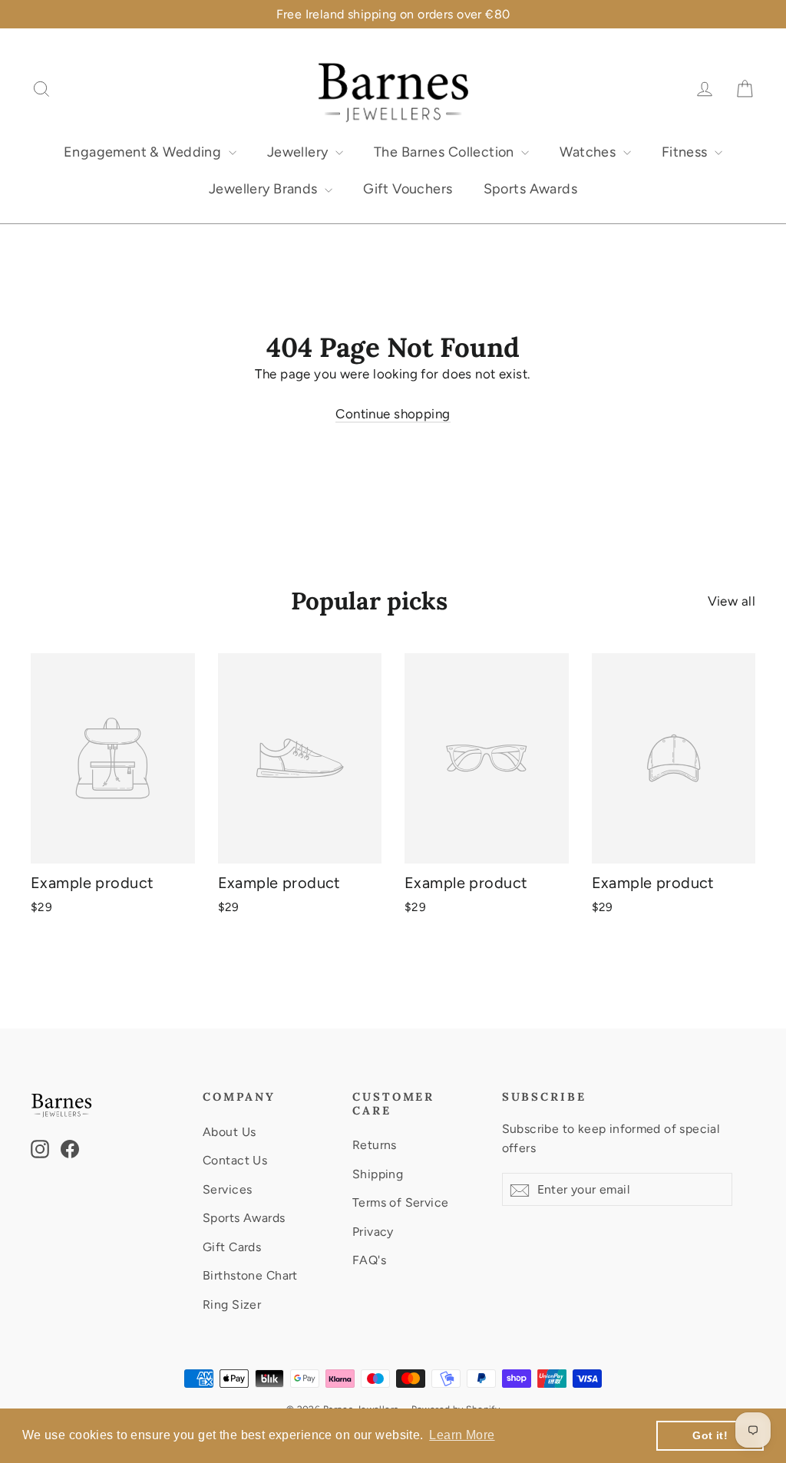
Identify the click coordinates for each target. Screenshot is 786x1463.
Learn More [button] (461, 1435)
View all (731, 601)
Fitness (686, 152)
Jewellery (299, 152)
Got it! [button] (710, 1435)
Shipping (377, 1174)
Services (227, 1189)
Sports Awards (531, 188)
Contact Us (235, 1160)
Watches (589, 152)
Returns (374, 1145)
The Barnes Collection (445, 152)
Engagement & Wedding (144, 152)
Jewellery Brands (265, 188)
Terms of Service (400, 1202)
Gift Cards (232, 1247)
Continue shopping (392, 413)
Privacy (373, 1231)
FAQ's (369, 1260)
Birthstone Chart (250, 1275)
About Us (229, 1131)
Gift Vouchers (408, 188)
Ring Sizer (232, 1304)
